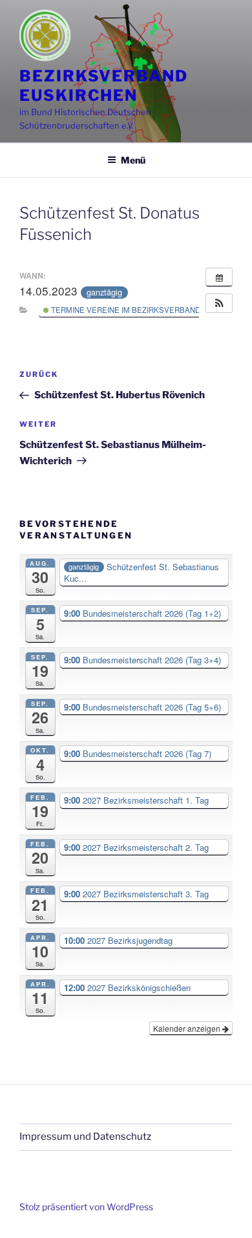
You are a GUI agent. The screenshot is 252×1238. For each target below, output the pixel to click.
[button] (219, 303)
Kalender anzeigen (187, 1028)
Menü (133, 160)
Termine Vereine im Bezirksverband (124, 309)
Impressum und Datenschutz (85, 1136)
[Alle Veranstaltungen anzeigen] (219, 277)
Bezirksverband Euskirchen (103, 86)
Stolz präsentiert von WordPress (86, 1206)
